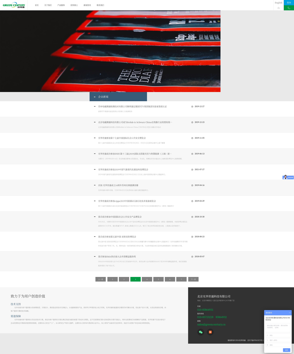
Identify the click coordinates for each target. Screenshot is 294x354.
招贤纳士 (74, 5)
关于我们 (48, 5)
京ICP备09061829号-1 (255, 340)
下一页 (193, 279)
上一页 (100, 279)
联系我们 (100, 5)
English (278, 2)
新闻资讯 (87, 5)
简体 (289, 2)
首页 (37, 5)
